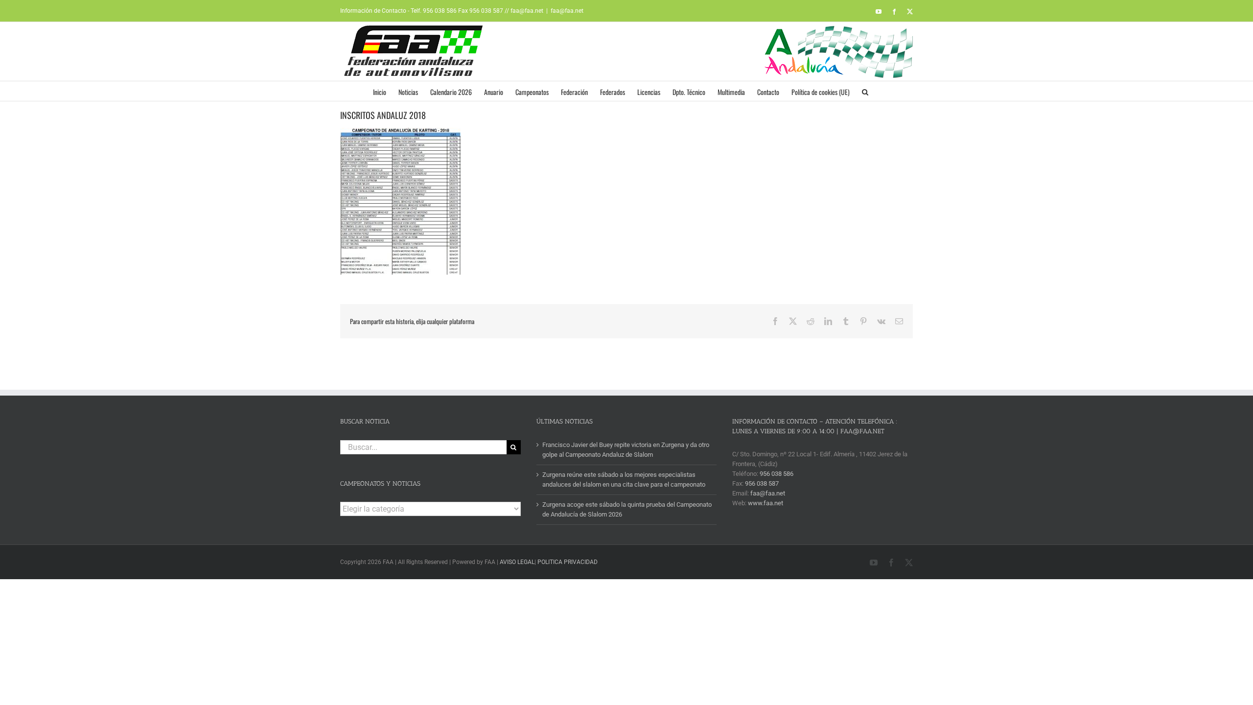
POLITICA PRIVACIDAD (567, 562)
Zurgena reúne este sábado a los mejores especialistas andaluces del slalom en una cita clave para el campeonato (623, 479)
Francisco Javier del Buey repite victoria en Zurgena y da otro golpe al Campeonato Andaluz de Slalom (625, 449)
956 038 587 (762, 483)
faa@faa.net (567, 10)
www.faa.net (765, 503)
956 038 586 (776, 473)
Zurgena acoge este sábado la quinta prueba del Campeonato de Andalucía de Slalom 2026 (627, 509)
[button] (865, 91)
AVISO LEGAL (517, 562)
